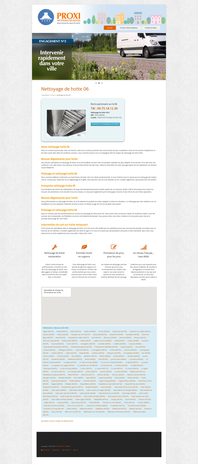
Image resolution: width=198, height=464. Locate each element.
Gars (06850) (76, 356)
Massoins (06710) (87, 375)
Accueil (109, 28)
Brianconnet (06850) (69, 341)
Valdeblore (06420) (102, 409)
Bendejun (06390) (132, 334)
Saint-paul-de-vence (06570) (118, 396)
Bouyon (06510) (140, 337)
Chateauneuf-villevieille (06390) (106, 347)
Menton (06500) (103, 375)
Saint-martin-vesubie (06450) (94, 396)
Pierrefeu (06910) (89, 381)
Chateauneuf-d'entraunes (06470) (55, 347)
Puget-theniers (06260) (127, 381)
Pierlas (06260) (74, 381)
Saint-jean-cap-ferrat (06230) (66, 393)
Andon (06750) (75, 331)
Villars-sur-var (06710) (73, 412)
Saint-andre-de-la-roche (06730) (126, 387)
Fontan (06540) (63, 356)
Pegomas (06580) (105, 378)
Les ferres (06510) (58, 371)
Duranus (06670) (98, 353)
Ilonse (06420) (90, 359)
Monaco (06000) (118, 375)
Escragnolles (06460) (131, 353)
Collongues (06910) (65, 350)
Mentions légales (64, 446)
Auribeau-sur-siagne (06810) (140, 331)
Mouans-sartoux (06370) (136, 375)
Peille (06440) (120, 378)
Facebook (46, 450)
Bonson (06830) (125, 337)
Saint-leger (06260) (129, 393)
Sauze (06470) (130, 399)
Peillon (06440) (133, 378)
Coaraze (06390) (49, 350)
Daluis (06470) (71, 353)
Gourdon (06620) (133, 356)
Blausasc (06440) (110, 337)
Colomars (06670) (82, 350)
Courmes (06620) (130, 350)
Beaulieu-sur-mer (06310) (80, 334)
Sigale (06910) (49, 402)
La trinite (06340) (121, 365)
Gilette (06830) (105, 356)
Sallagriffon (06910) (101, 399)
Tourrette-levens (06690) (137, 405)
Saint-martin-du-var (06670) (70, 396)
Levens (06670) (91, 371)
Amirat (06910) (61, 331)
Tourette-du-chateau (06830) (97, 405)
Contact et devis (151, 28)
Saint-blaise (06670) (76, 390)
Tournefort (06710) (117, 405)
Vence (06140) (56, 412)
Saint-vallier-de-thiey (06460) (61, 399)
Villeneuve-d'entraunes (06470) (118, 412)
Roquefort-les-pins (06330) (135, 384)
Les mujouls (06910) (75, 371)
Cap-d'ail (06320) (57, 344)
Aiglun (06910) (48, 331)
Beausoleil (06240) (100, 334)
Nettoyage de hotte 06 (65, 89)
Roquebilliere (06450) (88, 384)
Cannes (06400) (133, 341)
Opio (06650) (91, 378)
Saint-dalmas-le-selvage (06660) (125, 390)
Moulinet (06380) (64, 378)
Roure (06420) (106, 387)
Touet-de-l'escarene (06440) (53, 405)
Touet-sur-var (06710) (75, 405)
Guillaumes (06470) (75, 359)
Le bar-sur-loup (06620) (68, 368)
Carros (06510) (72, 344)
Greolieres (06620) (58, 359)
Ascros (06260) (104, 331)
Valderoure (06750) (119, 409)
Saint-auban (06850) (58, 390)
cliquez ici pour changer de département (58, 421)
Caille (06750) (119, 341)
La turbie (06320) (136, 365)
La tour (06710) (106, 365)
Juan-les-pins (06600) (118, 359)
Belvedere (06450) (116, 334)
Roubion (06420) (92, 387)
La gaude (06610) (131, 362)
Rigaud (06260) (56, 384)
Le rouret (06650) (131, 368)
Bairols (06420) (62, 334)
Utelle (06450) (72, 409)
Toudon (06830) (143, 402)
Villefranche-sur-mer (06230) (94, 412)
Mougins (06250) (49, 378)
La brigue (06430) (69, 362)
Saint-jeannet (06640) (88, 393)
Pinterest (67, 450)
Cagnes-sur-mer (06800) (103, 341)
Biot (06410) (96, 337)
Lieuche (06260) (106, 371)
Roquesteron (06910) (51, 387)
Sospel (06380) (62, 402)
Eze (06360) (146, 353)
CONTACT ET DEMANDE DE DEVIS (105, 124)
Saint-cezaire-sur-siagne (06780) (98, 390)
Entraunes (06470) (114, 353)
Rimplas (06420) (71, 384)
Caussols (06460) (135, 344)
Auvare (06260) (48, 334)
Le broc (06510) (86, 368)
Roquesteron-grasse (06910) (72, 387)
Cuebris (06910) (57, 353)
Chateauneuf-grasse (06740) (81, 347)
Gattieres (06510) (90, 356)
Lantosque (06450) (50, 368)
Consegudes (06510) (99, 350)
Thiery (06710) (129, 402)
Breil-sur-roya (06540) (51, 341)
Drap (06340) (84, 353)
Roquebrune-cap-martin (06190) (110, 384)
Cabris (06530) (85, 341)
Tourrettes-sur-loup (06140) (53, 409)
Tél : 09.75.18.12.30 (104, 108)
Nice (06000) (78, 378)
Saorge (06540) (116, 399)
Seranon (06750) (145, 399)
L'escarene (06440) (136, 359)
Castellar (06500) (104, 344)
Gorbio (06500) (118, 356)
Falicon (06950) (48, 356)
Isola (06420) (103, 359)
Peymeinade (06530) (59, 381)
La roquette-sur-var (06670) (87, 365)
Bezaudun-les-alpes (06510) (78, 337)
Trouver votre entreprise (129, 28)
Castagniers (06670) (87, 344)
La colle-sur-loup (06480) (88, 362)
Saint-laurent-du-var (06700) (109, 393)
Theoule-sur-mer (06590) (111, 402)
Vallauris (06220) (135, 409)
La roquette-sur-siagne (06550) (62, 365)
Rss (76, 450)
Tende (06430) (94, 402)
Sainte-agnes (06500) (83, 399)
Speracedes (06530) (78, 402)
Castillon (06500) (119, 344)
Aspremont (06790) (120, 331)
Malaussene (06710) (137, 371)
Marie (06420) (73, 375)
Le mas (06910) (117, 368)
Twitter (57, 450)
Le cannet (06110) (101, 368)
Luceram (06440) (121, 371)
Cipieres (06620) (126, 347)
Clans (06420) (140, 347)
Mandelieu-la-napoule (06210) (54, 375)
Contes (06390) (115, 350)
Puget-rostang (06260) (107, 381)
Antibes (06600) (90, 331)
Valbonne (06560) (86, 409)
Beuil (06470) (60, 337)
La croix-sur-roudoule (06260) (111, 362)
